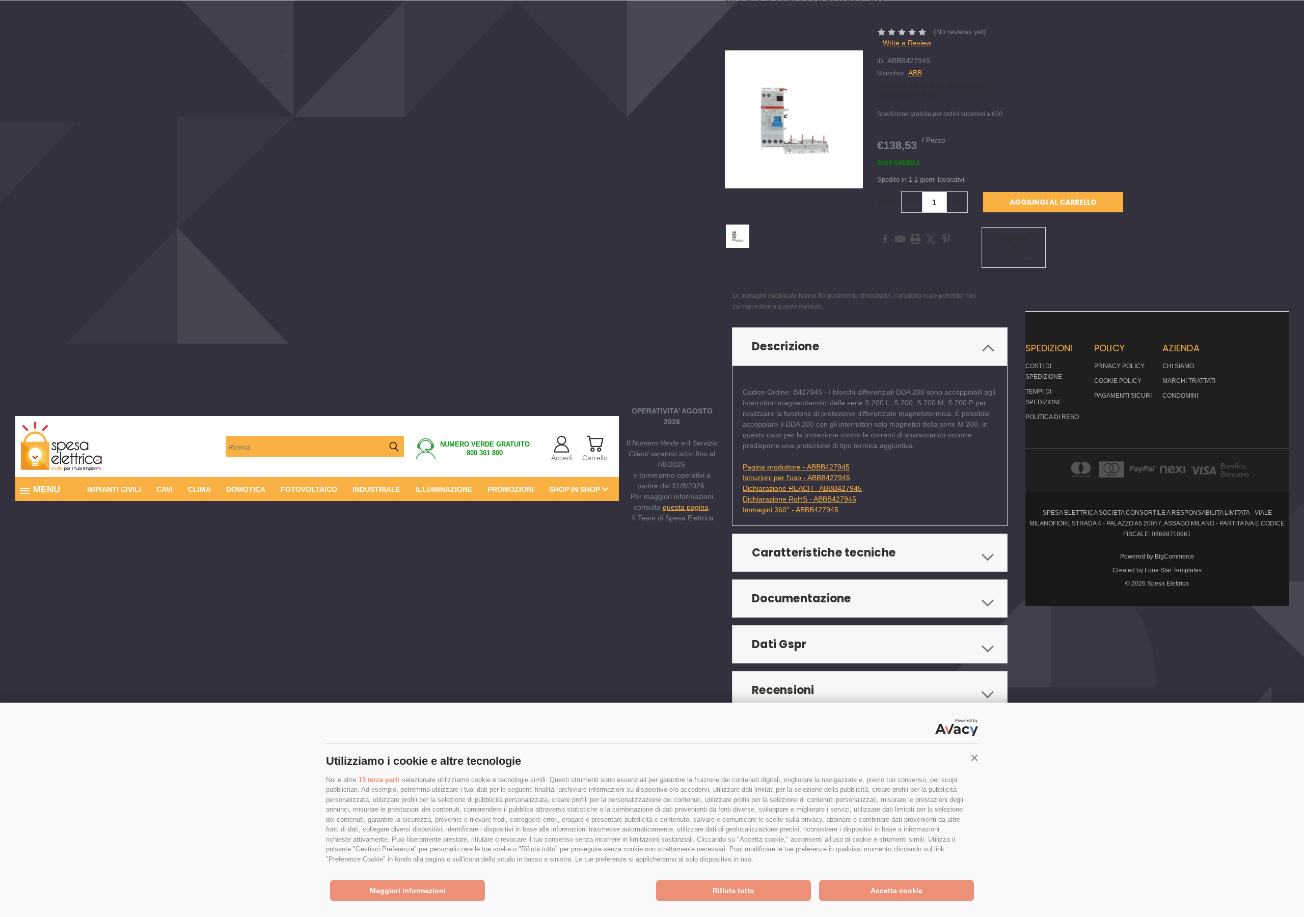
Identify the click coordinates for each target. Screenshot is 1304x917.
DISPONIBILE (898, 163)
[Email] (900, 239)
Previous (1277, 885)
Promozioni (510, 489)
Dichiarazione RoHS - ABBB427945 (799, 499)
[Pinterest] (946, 239)
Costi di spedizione (1043, 371)
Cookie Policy (1118, 380)
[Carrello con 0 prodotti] (595, 444)
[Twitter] (931, 239)
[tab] (870, 346)
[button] (974, 758)
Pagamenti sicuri (1123, 395)
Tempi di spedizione (1043, 397)
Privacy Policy (1119, 366)
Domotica (245, 489)
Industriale (376, 489)
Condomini (1180, 395)
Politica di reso (1052, 417)
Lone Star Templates (1173, 570)
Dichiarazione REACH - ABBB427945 (802, 488)
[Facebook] (885, 239)
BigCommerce (1174, 556)
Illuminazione (444, 489)
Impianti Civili (114, 489)
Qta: (885, 202)
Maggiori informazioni (408, 890)
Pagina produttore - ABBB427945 (796, 467)
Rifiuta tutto (733, 890)
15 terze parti (379, 780)
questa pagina (686, 507)
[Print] (915, 239)
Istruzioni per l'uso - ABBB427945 (796, 478)
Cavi (164, 489)
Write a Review (907, 43)
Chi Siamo (1178, 366)
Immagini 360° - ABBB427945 (790, 510)
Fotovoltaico (309, 489)
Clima (199, 489)
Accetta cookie (896, 890)
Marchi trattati (1188, 380)
